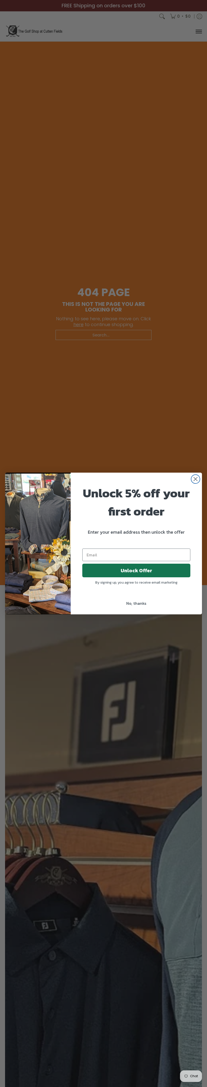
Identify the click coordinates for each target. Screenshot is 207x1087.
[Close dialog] (195, 479)
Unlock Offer (136, 570)
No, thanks (136, 603)
